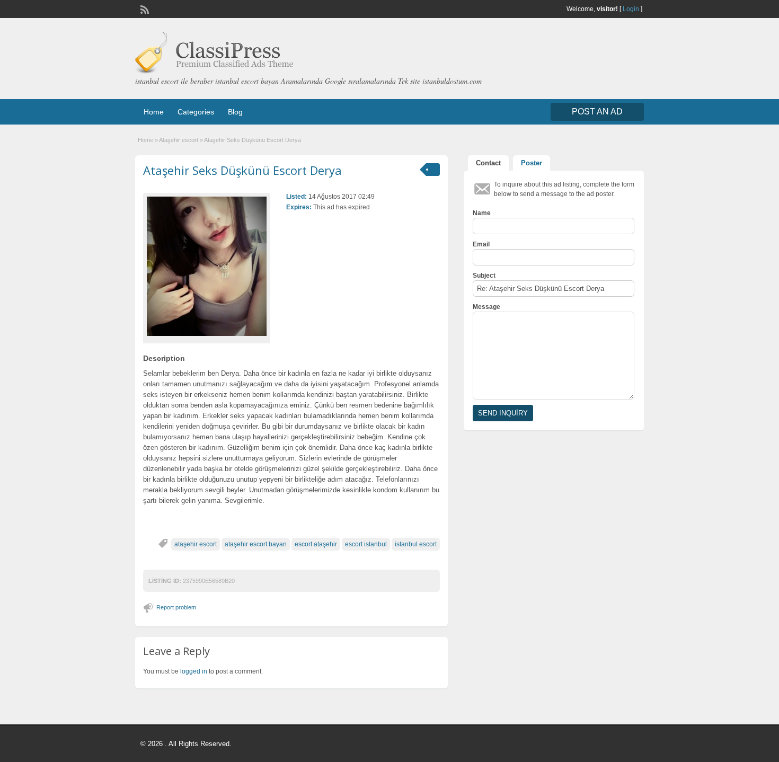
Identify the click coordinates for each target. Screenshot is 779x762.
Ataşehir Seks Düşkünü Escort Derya (242, 170)
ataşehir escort (195, 544)
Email (481, 244)
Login (631, 9)
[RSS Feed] (143, 8)
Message (486, 307)
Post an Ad (597, 111)
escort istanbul (366, 544)
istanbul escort (416, 544)
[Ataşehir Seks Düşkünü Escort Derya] (207, 266)
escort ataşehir (316, 544)
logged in (193, 671)
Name (482, 213)
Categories (196, 112)
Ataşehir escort (178, 140)
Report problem (176, 607)
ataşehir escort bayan (256, 544)
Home (154, 112)
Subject (484, 275)
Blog (235, 112)
